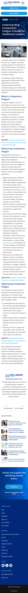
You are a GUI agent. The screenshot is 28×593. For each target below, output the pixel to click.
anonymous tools (8, 243)
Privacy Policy (14, 591)
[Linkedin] (10, 565)
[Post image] (4, 423)
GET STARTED (14, 13)
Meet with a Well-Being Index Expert (14, 493)
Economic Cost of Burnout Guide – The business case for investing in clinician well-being (13, 142)
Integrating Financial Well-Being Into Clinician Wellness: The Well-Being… (17, 452)
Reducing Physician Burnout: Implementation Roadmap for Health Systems (17, 438)
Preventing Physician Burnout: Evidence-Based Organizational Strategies (16, 430)
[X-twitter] (7, 565)
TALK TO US (14, 8)
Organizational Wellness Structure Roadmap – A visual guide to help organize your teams (13, 340)
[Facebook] (3, 565)
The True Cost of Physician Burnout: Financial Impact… (16, 460)
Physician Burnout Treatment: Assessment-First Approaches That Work (17, 423)
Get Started (14, 487)
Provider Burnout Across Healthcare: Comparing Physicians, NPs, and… (15, 445)
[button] (22, 2)
